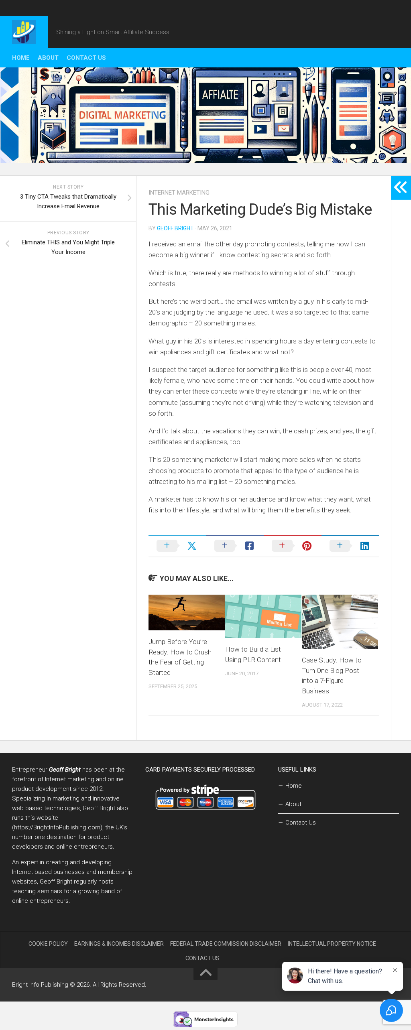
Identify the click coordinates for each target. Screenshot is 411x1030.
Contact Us (86, 57)
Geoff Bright (175, 228)
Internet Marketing (179, 192)
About (48, 57)
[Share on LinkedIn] (350, 546)
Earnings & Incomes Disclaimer (119, 944)
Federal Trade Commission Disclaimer (225, 944)
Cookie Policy (48, 944)
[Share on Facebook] (235, 546)
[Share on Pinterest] (292, 546)
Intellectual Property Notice (332, 944)
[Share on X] (177, 546)
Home (21, 57)
